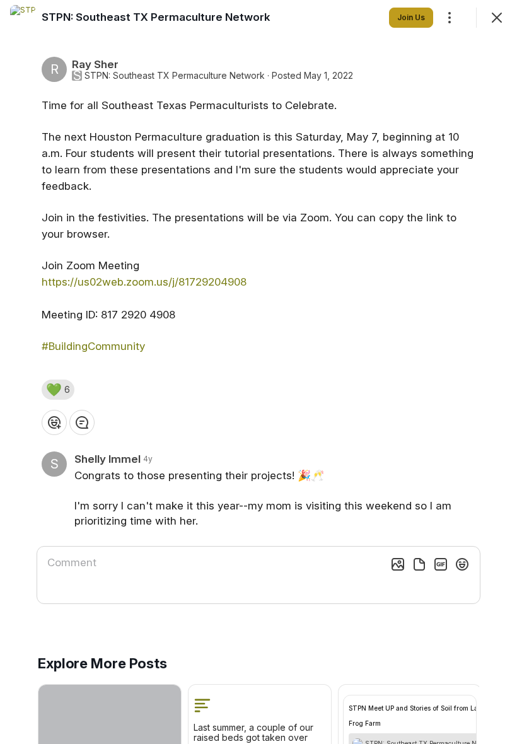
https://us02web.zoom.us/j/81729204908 (144, 282)
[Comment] (82, 422)
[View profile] (22, 17)
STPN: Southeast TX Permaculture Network (174, 76)
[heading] (156, 17)
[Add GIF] (441, 564)
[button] (58, 390)
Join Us (411, 17)
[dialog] (258, 372)
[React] (54, 422)
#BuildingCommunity (93, 346)
